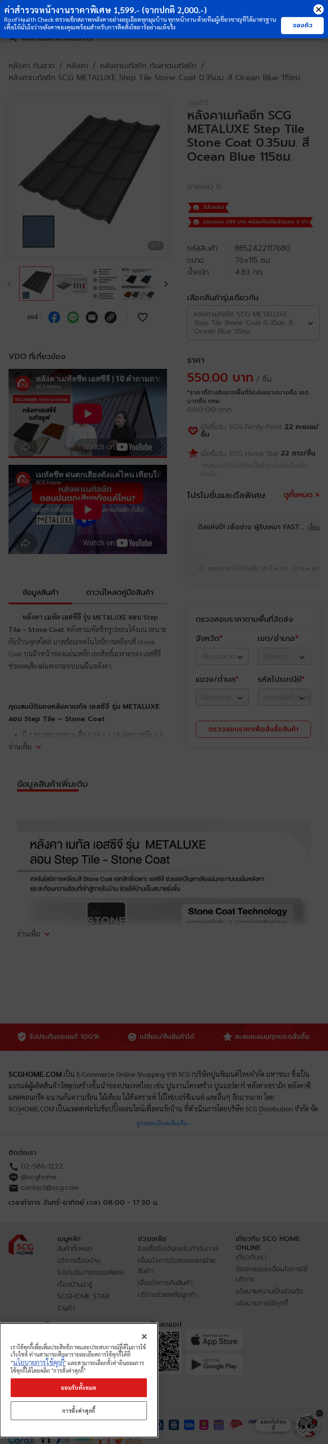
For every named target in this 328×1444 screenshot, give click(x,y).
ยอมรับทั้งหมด (79, 1387)
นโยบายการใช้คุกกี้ (38, 1362)
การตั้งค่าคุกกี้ (79, 1410)
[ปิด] (144, 1336)
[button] (318, 9)
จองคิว (303, 25)
